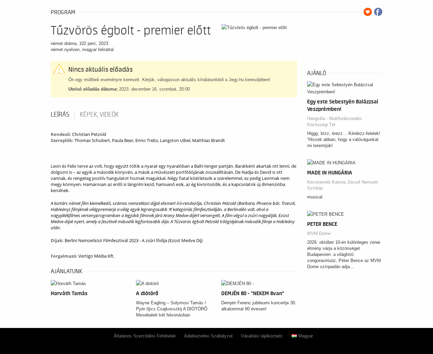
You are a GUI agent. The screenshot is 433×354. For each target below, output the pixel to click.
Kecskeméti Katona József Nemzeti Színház (342, 185)
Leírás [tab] (60, 114)
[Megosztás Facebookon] (378, 12)
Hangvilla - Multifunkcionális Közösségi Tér (334, 121)
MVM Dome (319, 233)
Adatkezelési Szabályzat (208, 335)
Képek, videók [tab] (99, 114)
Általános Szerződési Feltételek (145, 335)
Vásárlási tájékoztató (261, 335)
